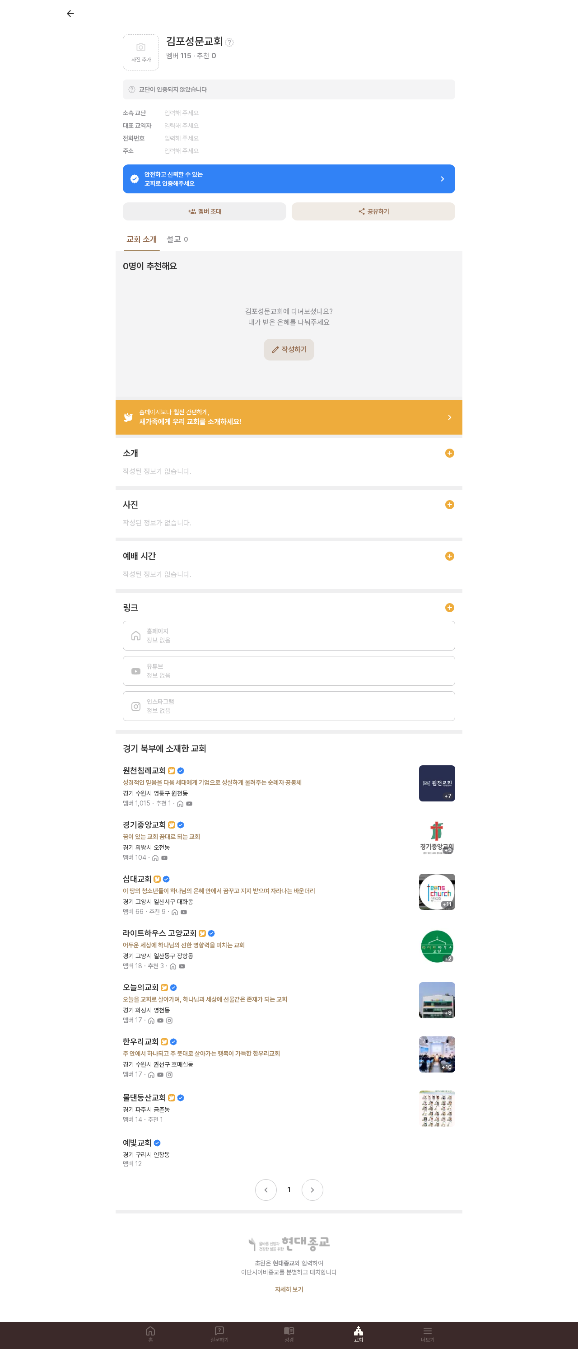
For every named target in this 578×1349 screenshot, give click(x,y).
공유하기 (378, 211)
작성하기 (294, 349)
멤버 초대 (209, 211)
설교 (177, 239)
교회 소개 (141, 239)
